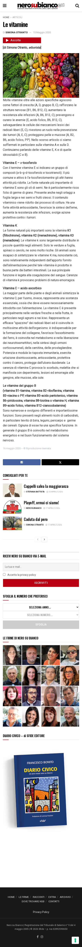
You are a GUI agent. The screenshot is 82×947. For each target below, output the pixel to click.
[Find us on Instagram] (42, 937)
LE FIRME (24, 897)
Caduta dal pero (36, 519)
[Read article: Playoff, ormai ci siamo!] (12, 507)
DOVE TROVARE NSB (33, 901)
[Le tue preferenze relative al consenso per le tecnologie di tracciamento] (75, 940)
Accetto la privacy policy (21, 575)
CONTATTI (53, 901)
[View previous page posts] (38, 539)
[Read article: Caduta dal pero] (12, 523)
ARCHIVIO (65, 897)
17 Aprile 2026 (52, 508)
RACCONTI (38, 897)
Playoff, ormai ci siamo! (41, 502)
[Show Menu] (4, 5)
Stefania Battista (35, 492)
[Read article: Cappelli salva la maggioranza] (12, 490)
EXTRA (52, 897)
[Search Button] (77, 5)
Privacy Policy (41, 912)
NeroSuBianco (34, 508)
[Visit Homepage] (41, 6)
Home (6, 17)
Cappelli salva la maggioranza (46, 486)
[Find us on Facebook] (38, 937)
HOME (11, 897)
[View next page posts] (44, 539)
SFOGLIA (41, 625)
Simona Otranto (17, 32)
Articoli (17, 17)
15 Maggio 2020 (42, 32)
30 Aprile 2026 (55, 492)
